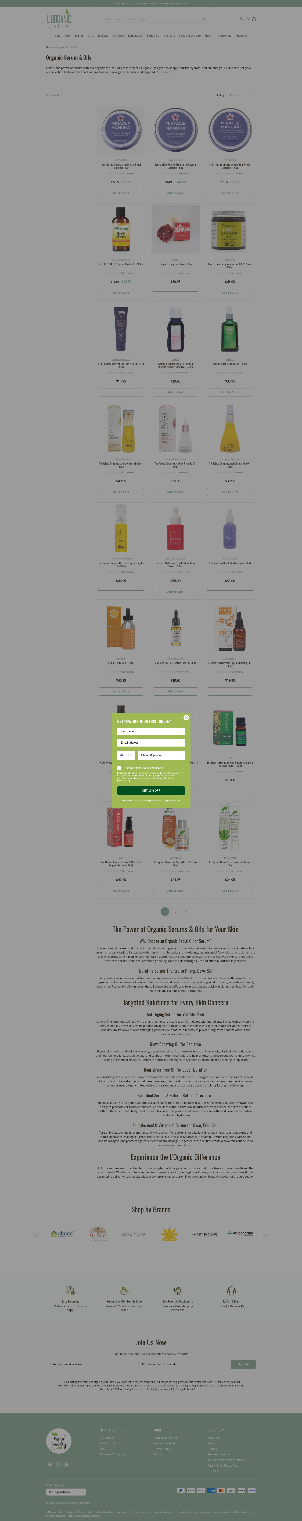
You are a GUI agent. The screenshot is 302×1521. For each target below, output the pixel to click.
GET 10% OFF (151, 790)
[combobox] (126, 755)
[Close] (186, 717)
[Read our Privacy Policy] (183, 773)
